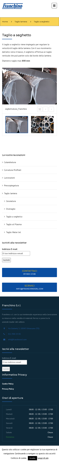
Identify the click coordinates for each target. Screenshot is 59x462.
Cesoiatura (11, 201)
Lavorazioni (9, 177)
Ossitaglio (10, 208)
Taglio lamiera (21, 21)
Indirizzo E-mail (9, 249)
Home (5, 21)
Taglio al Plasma (14, 224)
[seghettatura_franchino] (16, 124)
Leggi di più (43, 458)
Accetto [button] (32, 458)
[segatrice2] (42, 124)
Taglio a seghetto (14, 216)
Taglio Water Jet (13, 232)
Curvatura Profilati (12, 170)
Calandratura (10, 162)
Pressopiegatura (11, 185)
